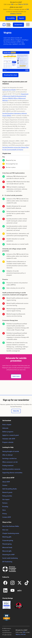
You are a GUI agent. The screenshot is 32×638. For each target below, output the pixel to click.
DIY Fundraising (7, 561)
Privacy (4, 513)
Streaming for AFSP (8, 554)
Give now (5, 530)
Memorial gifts (6, 551)
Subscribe (16, 411)
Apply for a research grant (10, 435)
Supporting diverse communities (12, 472)
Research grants (7, 492)
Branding (5, 506)
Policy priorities (7, 496)
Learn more (16, 376)
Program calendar (7, 442)
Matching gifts (6, 537)
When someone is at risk (10, 462)
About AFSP (6, 482)
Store (4, 510)
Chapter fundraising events (10, 533)
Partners (4, 503)
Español (21, 18)
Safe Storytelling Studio (9, 489)
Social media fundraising (10, 558)
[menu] (28, 24)
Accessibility (11, 18)
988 (12, 4)
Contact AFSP (6, 517)
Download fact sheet (10, 75)
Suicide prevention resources (11, 469)
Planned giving (7, 544)
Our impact (5, 499)
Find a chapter (6, 424)
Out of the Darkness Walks (10, 526)
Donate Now (18, 24)
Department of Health (9, 89)
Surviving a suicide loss (9, 458)
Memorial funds (7, 547)
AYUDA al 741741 (16, 13)
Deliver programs (7, 431)
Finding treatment (7, 465)
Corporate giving (7, 540)
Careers (4, 485)
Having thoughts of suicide (10, 451)
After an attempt (7, 455)
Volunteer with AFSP (8, 438)
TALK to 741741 (23, 4)
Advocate (5, 428)
